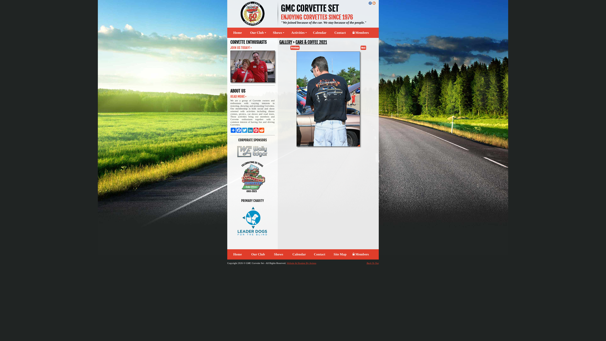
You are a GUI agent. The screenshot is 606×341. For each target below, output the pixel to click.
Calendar (319, 33)
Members (362, 33)
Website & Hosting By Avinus (301, 263)
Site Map (340, 254)
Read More (237, 96)
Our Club (258, 254)
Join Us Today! (240, 48)
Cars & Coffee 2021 (311, 42)
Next (363, 47)
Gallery (285, 42)
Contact (340, 33)
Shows (278, 254)
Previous (295, 47)
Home (237, 33)
